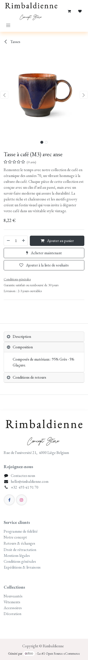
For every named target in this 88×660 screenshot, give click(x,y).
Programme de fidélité (21, 531)
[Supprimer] (8, 241)
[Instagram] (21, 500)
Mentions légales (17, 555)
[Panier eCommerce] (69, 11)
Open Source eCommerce (63, 653)
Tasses (15, 41)
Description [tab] (22, 336)
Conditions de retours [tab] (29, 377)
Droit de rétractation (20, 549)
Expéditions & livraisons (22, 567)
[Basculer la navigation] (8, 25)
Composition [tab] (23, 347)
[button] (4, 95)
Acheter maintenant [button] (46, 252)
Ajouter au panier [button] (60, 240)
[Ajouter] (24, 241)
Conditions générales (20, 561)
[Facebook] (9, 500)
